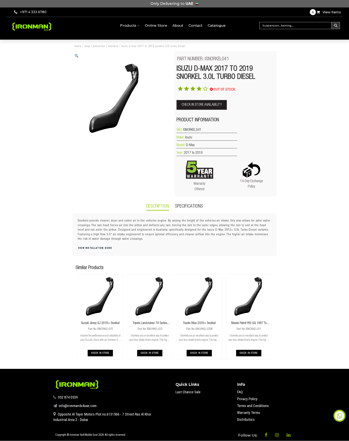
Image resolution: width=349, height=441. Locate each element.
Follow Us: (248, 435)
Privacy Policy (247, 399)
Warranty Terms (248, 412)
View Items (326, 12)
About (177, 25)
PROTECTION (99, 46)
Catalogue (217, 25)
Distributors (246, 419)
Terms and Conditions (253, 406)
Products (128, 25)
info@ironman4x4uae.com (77, 406)
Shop (87, 46)
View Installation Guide (95, 248)
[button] (77, 56)
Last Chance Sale (188, 392)
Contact (195, 25)
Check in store (100, 353)
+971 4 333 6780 (33, 12)
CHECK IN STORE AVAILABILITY (202, 105)
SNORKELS (113, 46)
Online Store (156, 25)
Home (78, 46)
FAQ (240, 392)
